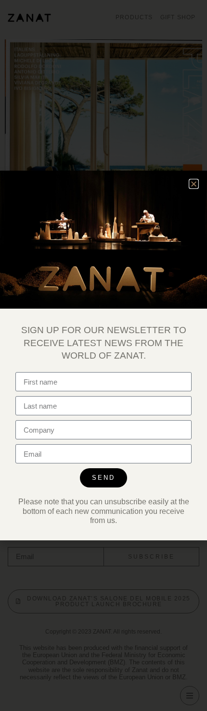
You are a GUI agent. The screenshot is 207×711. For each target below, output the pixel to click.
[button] (193, 183)
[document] (103, 355)
